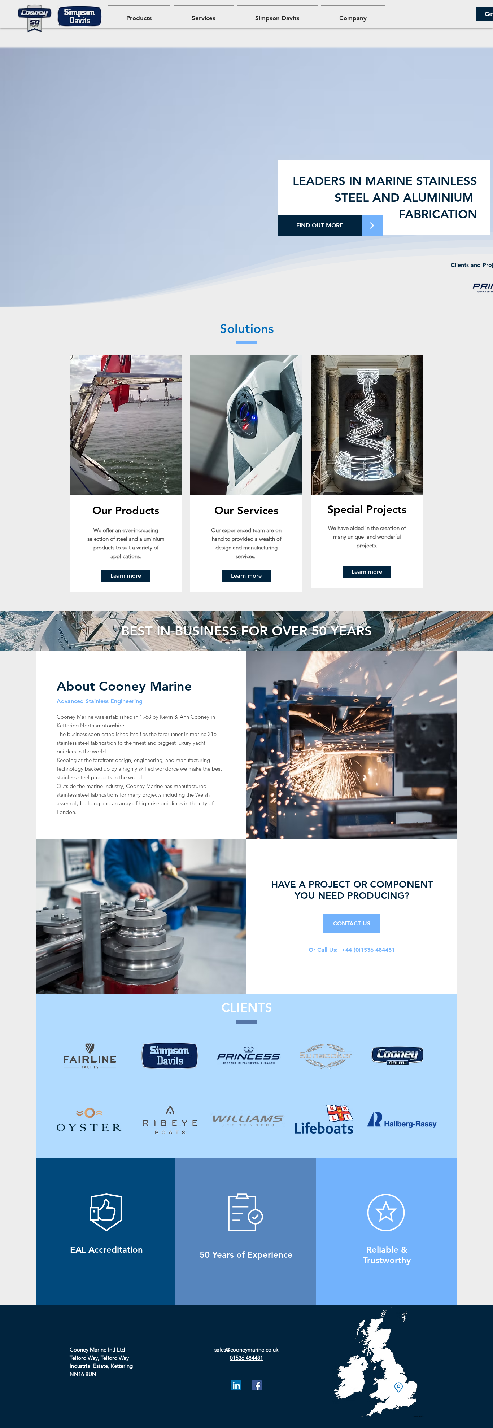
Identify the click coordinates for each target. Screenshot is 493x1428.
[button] (353, 14)
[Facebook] (257, 1385)
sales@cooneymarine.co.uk (246, 1349)
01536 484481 (246, 1357)
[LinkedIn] (236, 1385)
